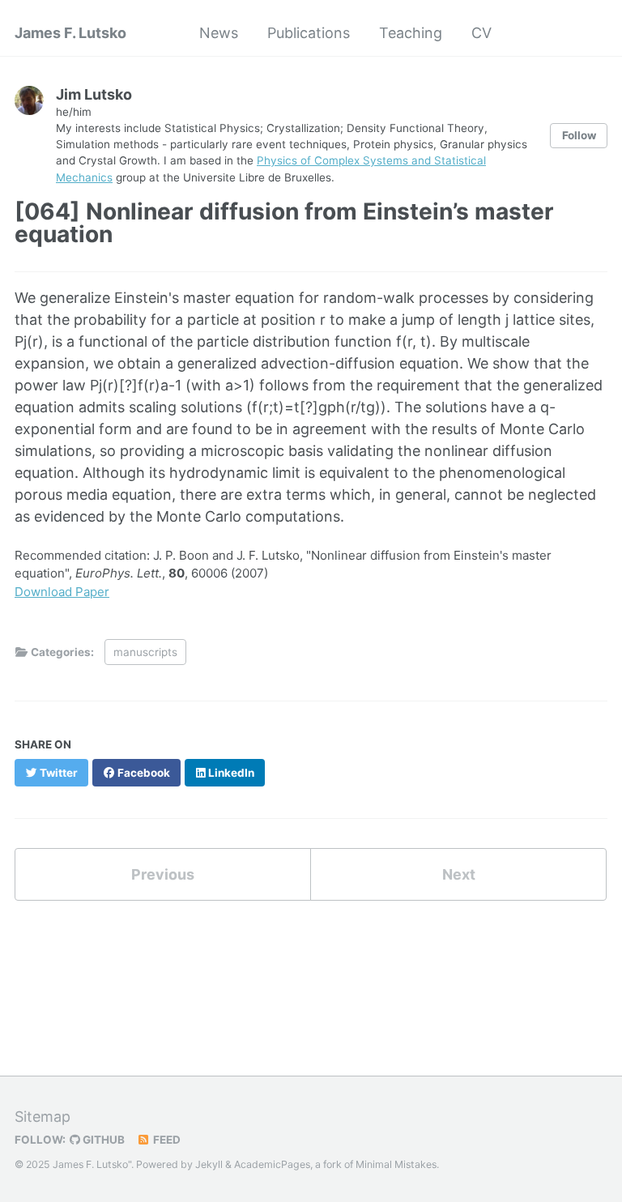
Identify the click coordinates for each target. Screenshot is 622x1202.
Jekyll (209, 1164)
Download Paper (62, 591)
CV (481, 32)
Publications (308, 32)
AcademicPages (272, 1164)
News (218, 32)
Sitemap (42, 1116)
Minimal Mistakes (396, 1164)
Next (458, 874)
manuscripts (145, 652)
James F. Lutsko (70, 32)
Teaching (410, 32)
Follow (579, 135)
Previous (162, 874)
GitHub (102, 1139)
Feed (166, 1139)
